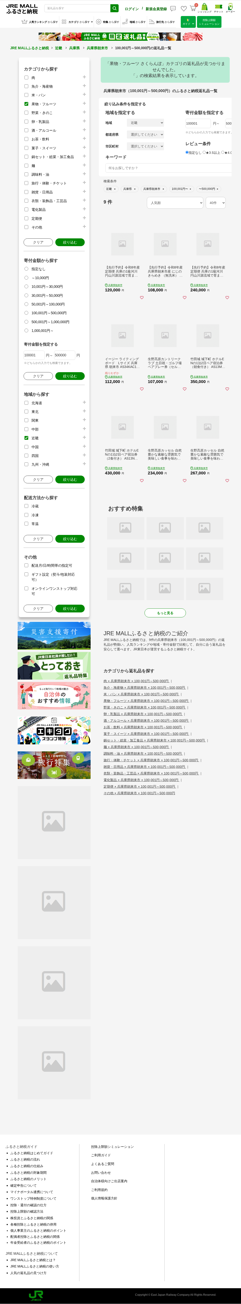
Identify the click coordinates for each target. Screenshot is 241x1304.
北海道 (37, 403)
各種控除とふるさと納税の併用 (33, 1224)
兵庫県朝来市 (97, 48)
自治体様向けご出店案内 (109, 1181)
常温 (35, 524)
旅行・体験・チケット (49, 183)
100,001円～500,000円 (49, 313)
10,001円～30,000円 (47, 287)
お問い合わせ (101, 1172)
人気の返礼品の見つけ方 (28, 1273)
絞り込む (70, 242)
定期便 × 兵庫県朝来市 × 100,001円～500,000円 (140, 786)
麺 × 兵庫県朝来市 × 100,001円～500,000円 (136, 747)
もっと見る (165, 613)
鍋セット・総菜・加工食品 (53, 157)
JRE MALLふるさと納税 (29, 48)
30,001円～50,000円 (47, 295)
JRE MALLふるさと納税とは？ (33, 1260)
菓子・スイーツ (44, 148)
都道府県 (112, 134)
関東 (35, 420)
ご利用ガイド (101, 1155)
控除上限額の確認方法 (26, 1211)
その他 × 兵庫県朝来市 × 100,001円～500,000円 (139, 793)
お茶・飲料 (40, 139)
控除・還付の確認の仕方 (28, 1205)
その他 (37, 227)
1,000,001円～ (43, 331)
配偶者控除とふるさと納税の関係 (35, 1237)
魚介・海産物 (42, 86)
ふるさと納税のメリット (28, 1179)
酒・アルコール (44, 130)
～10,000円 (40, 278)
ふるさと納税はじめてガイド (31, 1153)
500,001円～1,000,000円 (50, 322)
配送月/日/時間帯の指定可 (52, 565)
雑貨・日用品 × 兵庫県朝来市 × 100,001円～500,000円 (145, 767)
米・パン (39, 95)
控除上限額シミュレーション (112, 1147)
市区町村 (112, 146)
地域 (108, 123)
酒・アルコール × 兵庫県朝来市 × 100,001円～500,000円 (146, 720)
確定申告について (23, 1185)
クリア (38, 242)
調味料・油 (40, 174)
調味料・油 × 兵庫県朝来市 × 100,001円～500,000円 (143, 753)
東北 (35, 412)
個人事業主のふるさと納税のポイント (38, 1230)
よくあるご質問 (102, 1164)
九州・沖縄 (40, 464)
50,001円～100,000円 (48, 304)
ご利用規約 (99, 1190)
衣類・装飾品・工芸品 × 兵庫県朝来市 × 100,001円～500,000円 (151, 773)
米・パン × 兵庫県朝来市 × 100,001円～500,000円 (141, 694)
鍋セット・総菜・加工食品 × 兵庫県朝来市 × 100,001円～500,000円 (155, 740)
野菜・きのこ (42, 113)
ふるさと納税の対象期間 (28, 1172)
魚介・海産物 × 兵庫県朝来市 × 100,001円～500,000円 (145, 687)
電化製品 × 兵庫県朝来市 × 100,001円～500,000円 (141, 780)
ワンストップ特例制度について (33, 1198)
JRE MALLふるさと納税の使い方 (34, 1266)
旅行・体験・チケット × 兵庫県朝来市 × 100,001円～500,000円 (151, 760)
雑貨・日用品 (42, 192)
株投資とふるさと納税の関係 (31, 1218)
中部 (35, 429)
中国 (35, 447)
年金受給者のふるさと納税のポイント (38, 1242)
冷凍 (35, 515)
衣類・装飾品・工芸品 (49, 201)
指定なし (39, 269)
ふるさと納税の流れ (25, 1159)
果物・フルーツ (44, 104)
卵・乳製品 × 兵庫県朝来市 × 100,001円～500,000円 (143, 714)
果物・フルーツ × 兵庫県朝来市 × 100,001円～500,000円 (146, 701)
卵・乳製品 (40, 122)
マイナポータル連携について (31, 1192)
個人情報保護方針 (104, 1198)
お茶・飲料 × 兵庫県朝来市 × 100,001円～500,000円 (143, 727)
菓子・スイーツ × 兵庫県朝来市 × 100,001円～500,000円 (146, 734)
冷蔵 (35, 506)
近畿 (58, 48)
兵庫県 (74, 48)
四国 (35, 456)
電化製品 (39, 210)
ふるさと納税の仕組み (26, 1166)
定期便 (37, 218)
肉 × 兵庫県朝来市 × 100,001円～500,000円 (136, 681)
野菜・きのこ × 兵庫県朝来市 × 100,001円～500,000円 (145, 707)
